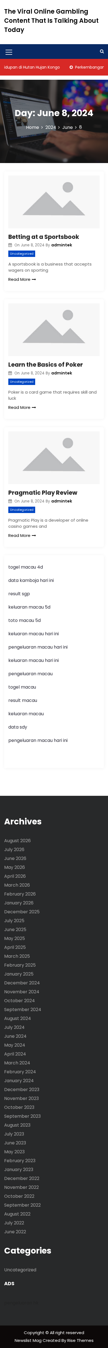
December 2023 (21, 1089)
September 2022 (22, 1205)
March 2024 (17, 1063)
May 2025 (14, 938)
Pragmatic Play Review (42, 493)
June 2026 (15, 858)
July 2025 (14, 920)
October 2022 (19, 1196)
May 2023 (14, 1152)
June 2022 (15, 1232)
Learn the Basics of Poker (45, 365)
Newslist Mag (29, 1340)
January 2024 (19, 1080)
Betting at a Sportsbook (43, 237)
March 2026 (17, 885)
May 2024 (14, 1045)
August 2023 (17, 1125)
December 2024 (22, 983)
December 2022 (21, 1178)
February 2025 (20, 965)
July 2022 (14, 1223)
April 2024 (15, 1054)
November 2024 (21, 992)
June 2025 (15, 929)
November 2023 (21, 1098)
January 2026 (19, 903)
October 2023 (19, 1107)
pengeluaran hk (21, 1303)
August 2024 (17, 1018)
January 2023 (18, 1169)
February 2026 (20, 894)
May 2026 (14, 867)
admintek (61, 245)
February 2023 (19, 1160)
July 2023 (14, 1134)
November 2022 (21, 1187)
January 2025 (19, 974)
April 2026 (15, 876)
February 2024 (20, 1072)
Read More (19, 279)
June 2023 (15, 1143)
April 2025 (15, 947)
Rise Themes (80, 1340)
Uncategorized (22, 253)
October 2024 (19, 1000)
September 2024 (22, 1009)
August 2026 (17, 840)
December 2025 (22, 912)
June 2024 (15, 1036)
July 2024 (14, 1027)
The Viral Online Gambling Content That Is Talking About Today (51, 20)
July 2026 (14, 849)
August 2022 (17, 1214)
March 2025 (17, 956)
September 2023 (22, 1116)
